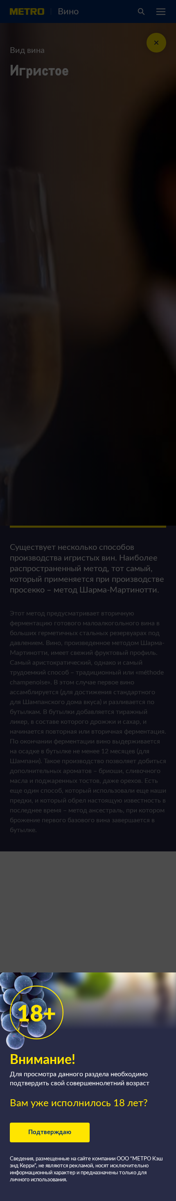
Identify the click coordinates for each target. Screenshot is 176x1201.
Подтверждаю (49, 1132)
